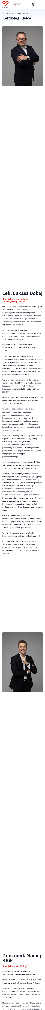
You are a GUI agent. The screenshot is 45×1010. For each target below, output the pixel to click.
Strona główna (8, 13)
